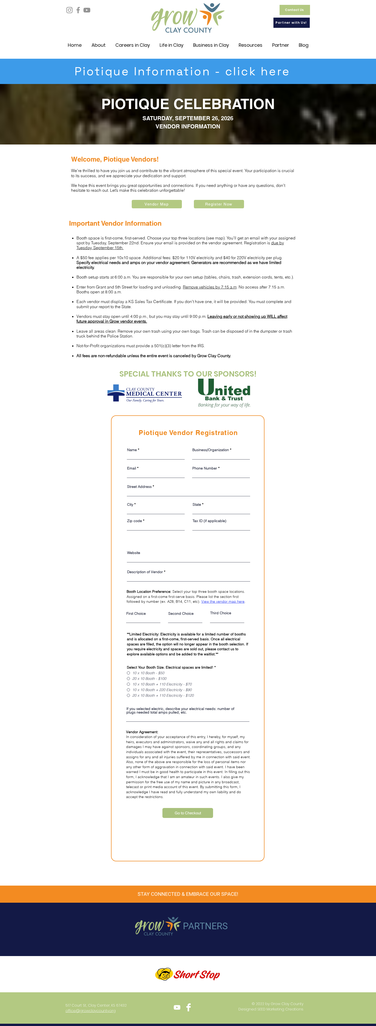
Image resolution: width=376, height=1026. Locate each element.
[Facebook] (78, 10)
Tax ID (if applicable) (209, 521)
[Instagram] (69, 10)
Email (131, 468)
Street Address (139, 486)
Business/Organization (210, 450)
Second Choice (181, 613)
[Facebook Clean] (188, 1007)
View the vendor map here (223, 601)
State (197, 504)
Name (132, 450)
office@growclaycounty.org (90, 1010)
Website (133, 552)
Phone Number (204, 468)
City (130, 504)
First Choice (136, 613)
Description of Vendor (145, 572)
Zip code (134, 521)
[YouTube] (87, 10)
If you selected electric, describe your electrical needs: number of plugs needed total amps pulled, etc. (180, 710)
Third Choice (220, 613)
